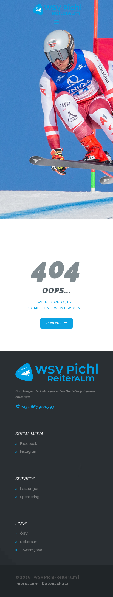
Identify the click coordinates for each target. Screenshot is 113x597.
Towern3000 (31, 550)
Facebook (28, 444)
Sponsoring (29, 497)
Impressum (26, 583)
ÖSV (24, 533)
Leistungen (29, 488)
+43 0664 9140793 (37, 406)
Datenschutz (55, 583)
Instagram (29, 451)
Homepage (54, 323)
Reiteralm (29, 542)
